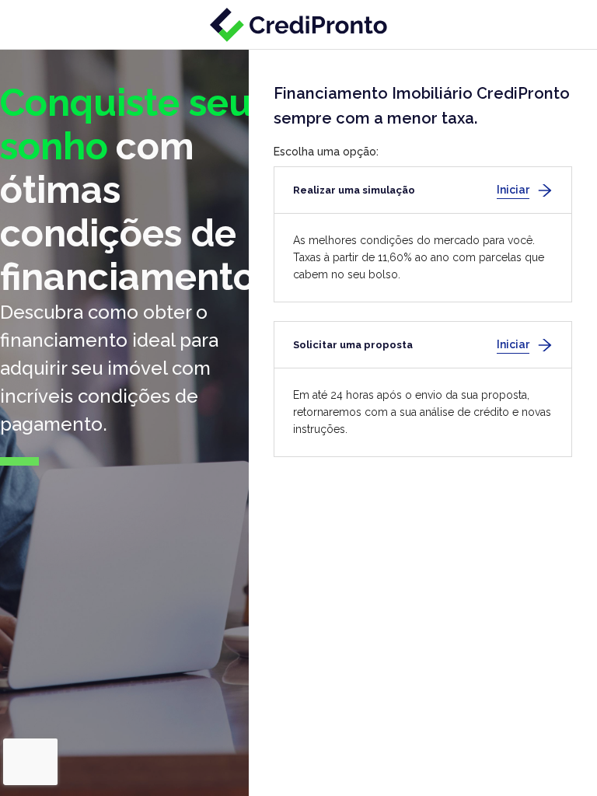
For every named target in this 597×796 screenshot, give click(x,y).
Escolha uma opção (325, 151)
